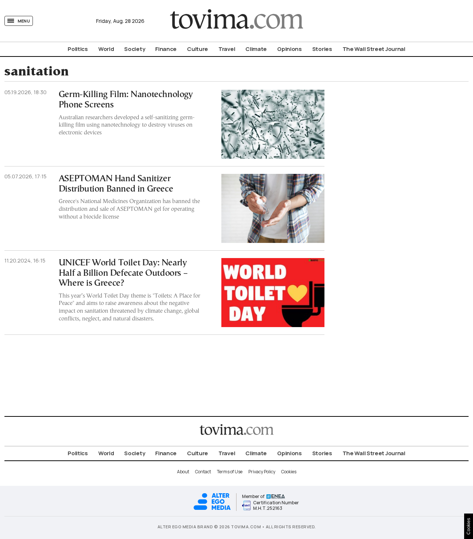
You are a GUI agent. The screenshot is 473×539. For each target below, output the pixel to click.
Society (134, 49)
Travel (226, 49)
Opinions (289, 49)
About (183, 471)
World (106, 49)
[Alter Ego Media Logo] (212, 509)
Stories (322, 49)
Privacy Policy (261, 471)
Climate (256, 49)
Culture (197, 49)
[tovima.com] (236, 20)
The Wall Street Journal (374, 49)
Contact (203, 471)
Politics (78, 49)
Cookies (288, 471)
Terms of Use (229, 471)
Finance (166, 49)
